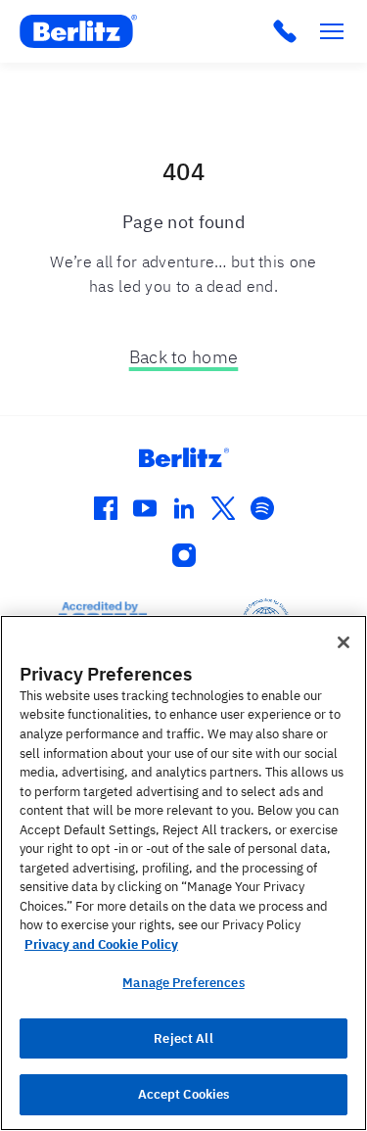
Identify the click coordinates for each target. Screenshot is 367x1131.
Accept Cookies (184, 1094)
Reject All (183, 1038)
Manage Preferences (183, 982)
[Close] (343, 642)
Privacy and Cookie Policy (101, 944)
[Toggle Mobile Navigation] (331, 31)
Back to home (184, 357)
